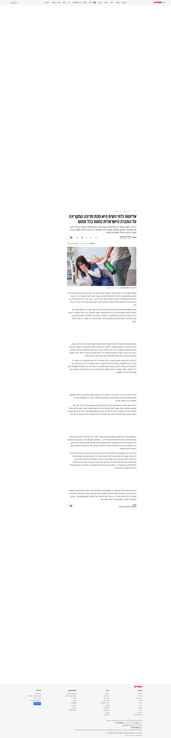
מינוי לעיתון (106, 708)
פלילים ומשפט (77, 2)
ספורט (106, 2)
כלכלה (112, 2)
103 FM (74, 700)
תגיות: (134, 505)
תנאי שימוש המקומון (36, 700)
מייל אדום (106, 698)
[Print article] (77, 237)
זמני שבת (73, 708)
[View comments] (70, 237)
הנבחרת (118, 2)
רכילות (91, 2)
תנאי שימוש (38, 693)
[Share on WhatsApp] (82, 237)
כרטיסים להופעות (137, 715)
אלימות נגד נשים (131, 506)
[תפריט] (164, 2)
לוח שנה (47, 2)
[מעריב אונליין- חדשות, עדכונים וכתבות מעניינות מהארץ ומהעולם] (157, 2)
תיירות (64, 2)
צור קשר (107, 693)
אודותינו (107, 712)
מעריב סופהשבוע (104, 703)
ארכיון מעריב (106, 710)
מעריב (134, 211)
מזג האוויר (139, 712)
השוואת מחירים (72, 710)
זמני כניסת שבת (56, 2)
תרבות (100, 2)
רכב (69, 2)
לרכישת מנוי (14, 2)
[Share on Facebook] (91, 237)
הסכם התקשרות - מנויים (35, 696)
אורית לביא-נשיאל (125, 237)
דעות (116, 211)
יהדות (140, 710)
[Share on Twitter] (86, 237)
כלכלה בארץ (139, 698)
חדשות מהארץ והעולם (125, 211)
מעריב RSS (106, 700)
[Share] (95, 237)
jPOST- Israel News (70, 696)
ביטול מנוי (106, 715)
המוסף (107, 705)
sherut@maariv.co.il (128, 725)
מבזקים (140, 696)
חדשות (124, 2)
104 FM (74, 705)
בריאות (85, 2)
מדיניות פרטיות (37, 698)
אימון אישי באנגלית (71, 693)
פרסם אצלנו (106, 696)
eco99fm (73, 703)
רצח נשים (122, 506)
